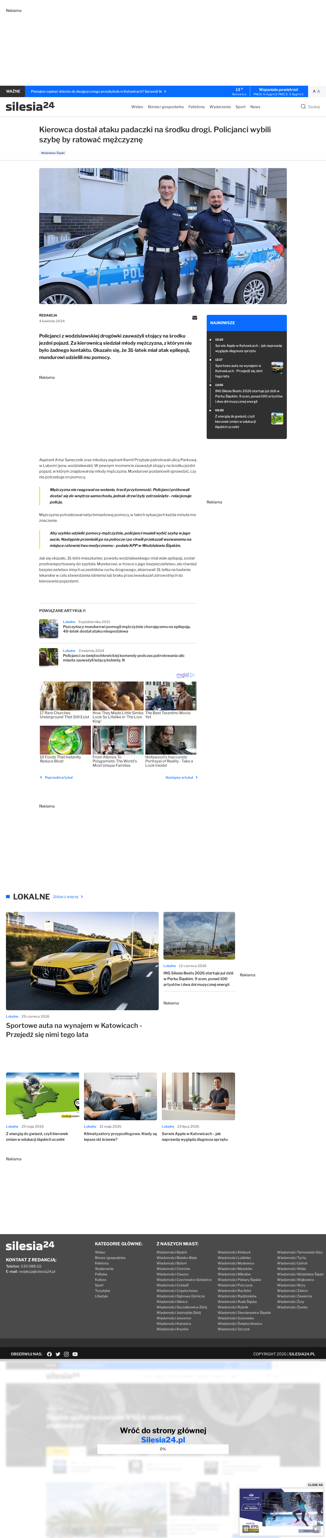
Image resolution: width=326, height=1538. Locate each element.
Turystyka (102, 1291)
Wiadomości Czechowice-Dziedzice (184, 1280)
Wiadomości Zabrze (292, 1291)
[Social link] (49, 1354)
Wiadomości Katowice (174, 1323)
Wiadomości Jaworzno (174, 1318)
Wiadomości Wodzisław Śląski (300, 1274)
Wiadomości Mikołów (234, 1274)
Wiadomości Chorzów (173, 1269)
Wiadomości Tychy (291, 1258)
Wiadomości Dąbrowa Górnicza (181, 1296)
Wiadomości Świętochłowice (240, 1323)
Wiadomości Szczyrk (234, 1329)
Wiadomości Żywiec (292, 1307)
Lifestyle (101, 1296)
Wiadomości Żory (290, 1302)
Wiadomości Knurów (173, 1329)
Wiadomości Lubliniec (234, 1258)
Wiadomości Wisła (291, 1269)
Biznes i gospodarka (166, 107)
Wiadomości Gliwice (172, 1302)
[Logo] (30, 109)
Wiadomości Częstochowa (177, 1291)
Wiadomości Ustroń (292, 1263)
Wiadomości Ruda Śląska (237, 1302)
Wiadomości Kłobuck (234, 1252)
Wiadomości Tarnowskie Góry (300, 1252)
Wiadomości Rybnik (233, 1307)
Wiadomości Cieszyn (173, 1274)
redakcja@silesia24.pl (37, 1271)
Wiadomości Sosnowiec (236, 1318)
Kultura (100, 1280)
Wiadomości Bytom (172, 1263)
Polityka (101, 1274)
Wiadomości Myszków (235, 1269)
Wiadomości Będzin (172, 1252)
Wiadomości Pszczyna (235, 1285)
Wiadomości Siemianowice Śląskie (244, 1313)
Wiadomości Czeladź (173, 1285)
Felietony (197, 107)
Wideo (137, 107)
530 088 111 (31, 1266)
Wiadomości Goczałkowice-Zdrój (182, 1307)
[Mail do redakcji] (194, 318)
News (255, 107)
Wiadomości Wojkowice (295, 1280)
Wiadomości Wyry (291, 1285)
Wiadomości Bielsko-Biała (177, 1258)
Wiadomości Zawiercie (294, 1296)
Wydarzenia (220, 107)
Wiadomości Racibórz (234, 1291)
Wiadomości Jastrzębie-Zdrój (179, 1313)
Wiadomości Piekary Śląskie (239, 1280)
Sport (241, 107)
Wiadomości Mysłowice (236, 1263)
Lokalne (69, 622)
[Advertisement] (149, 46)
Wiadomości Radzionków (237, 1296)
